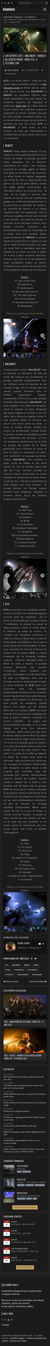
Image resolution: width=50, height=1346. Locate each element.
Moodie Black (22, 1193)
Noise (29, 1198)
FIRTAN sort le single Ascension (16, 1111)
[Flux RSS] (11, 3)
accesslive (9, 975)
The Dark (21, 1169)
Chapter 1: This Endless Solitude (31, 1182)
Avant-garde (40, 1185)
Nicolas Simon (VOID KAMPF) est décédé (19, 1126)
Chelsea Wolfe (22, 1166)
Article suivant (11, 981)
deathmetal (33, 970)
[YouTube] (8, 3)
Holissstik (21, 1179)
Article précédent (37, 981)
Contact (5, 1324)
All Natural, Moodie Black (28, 1195)
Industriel (29, 1185)
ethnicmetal (19, 970)
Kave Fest (21, 105)
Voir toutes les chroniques (25, 1207)
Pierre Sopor (13, 70)
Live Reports (30, 17)
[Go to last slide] (8, 335)
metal (36, 965)
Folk (19, 1171)
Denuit (14, 1221)
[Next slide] (42, 335)
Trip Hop (21, 1185)
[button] (7, 355)
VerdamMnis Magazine (13, 17)
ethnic (7, 970)
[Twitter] (35, 958)
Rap (34, 1198)
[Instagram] (5, 3)
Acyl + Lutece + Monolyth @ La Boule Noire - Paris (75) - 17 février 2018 (23, 1057)
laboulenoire (22, 975)
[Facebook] (2, 3)
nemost (27, 965)
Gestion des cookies (18, 1341)
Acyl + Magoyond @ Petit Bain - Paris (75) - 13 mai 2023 (23, 1023)
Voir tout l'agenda (25, 1267)
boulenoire (37, 975)
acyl (7, 965)
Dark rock (26, 1171)
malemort (16, 965)
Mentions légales (18, 1338)
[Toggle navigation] (44, 9)
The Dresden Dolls (19, 1248)
